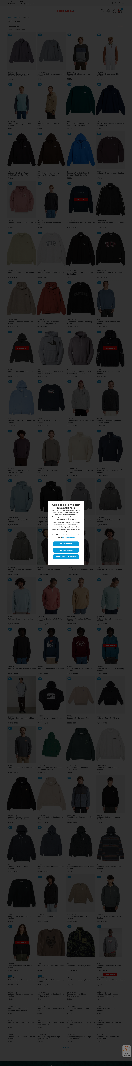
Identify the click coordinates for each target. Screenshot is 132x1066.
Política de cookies (69, 537)
